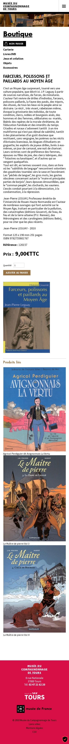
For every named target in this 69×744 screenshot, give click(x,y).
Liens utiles (34, 724)
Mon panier (16, 43)
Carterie (8, 49)
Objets (7, 63)
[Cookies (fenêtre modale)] (65, 739)
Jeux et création (13, 58)
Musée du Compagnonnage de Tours (16, 6)
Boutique (17, 34)
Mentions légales (34, 727)
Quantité (7, 265)
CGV (34, 731)
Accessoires (10, 67)
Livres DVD (9, 54)
